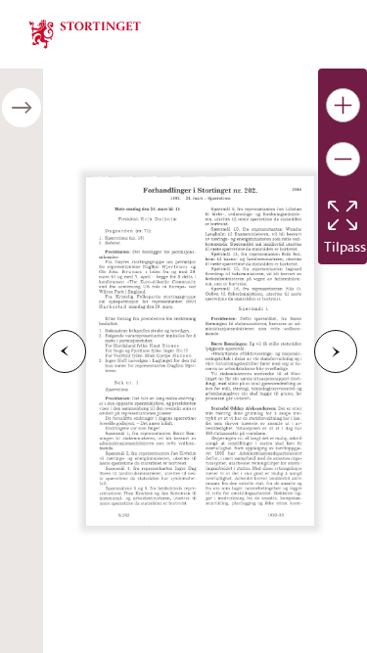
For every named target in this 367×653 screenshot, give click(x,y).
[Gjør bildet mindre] (343, 159)
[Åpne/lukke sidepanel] (21, 107)
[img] (85, 32)
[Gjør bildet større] (343, 105)
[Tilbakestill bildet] (342, 215)
